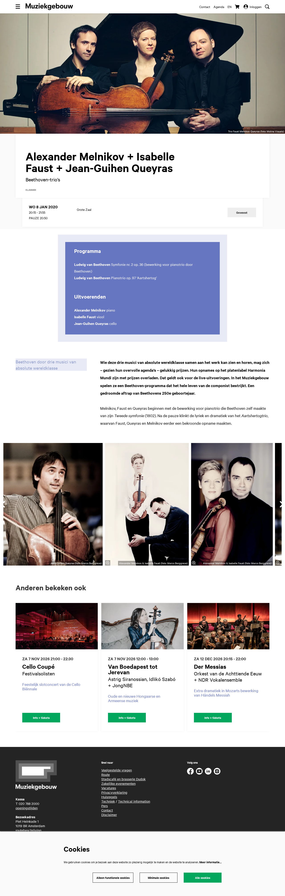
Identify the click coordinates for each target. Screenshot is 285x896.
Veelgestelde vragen (116, 770)
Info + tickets (41, 718)
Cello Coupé (38, 666)
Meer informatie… (210, 862)
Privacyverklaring (114, 792)
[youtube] (199, 771)
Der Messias (210, 666)
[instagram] (217, 771)
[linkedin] (208, 771)
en (230, 6)
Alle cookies (202, 877)
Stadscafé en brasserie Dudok (123, 779)
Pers (104, 806)
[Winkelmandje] (237, 6)
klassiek (31, 190)
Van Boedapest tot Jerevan (132, 669)
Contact (204, 6)
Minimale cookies (158, 877)
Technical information (134, 801)
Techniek (108, 801)
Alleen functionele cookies (113, 877)
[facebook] (190, 771)
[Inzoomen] (107, 563)
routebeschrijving (28, 830)
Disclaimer (109, 814)
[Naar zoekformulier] (267, 6)
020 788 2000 (29, 803)
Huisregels (109, 797)
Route (105, 774)
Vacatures (108, 788)
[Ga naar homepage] (49, 6)
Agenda (219, 6)
